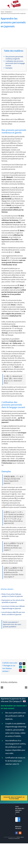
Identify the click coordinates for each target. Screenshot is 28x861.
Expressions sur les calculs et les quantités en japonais (13, 601)
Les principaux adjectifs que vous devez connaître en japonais (13, 613)
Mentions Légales (20, 837)
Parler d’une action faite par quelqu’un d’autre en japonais (12, 595)
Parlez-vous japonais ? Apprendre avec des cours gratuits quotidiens (12, 624)
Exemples (9, 68)
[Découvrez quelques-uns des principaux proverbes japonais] (20, 687)
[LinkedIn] (20, 667)
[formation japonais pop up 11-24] (6, 633)
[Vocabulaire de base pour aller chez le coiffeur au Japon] (8, 687)
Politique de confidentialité (14, 838)
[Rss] (20, 833)
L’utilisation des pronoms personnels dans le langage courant (15, 63)
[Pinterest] (20, 670)
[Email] (24, 670)
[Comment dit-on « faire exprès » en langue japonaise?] (14, 687)
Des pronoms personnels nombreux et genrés (14, 57)
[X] (24, 663)
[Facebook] (20, 663)
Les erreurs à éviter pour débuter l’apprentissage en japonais (13, 607)
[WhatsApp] (24, 667)
